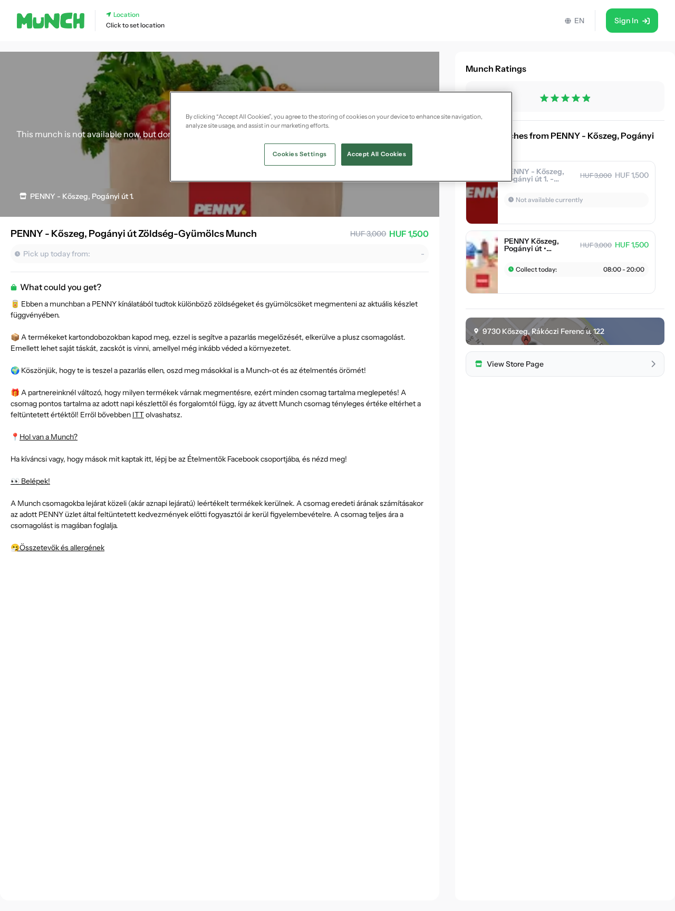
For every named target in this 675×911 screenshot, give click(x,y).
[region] (341, 136)
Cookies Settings (300, 154)
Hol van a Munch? (49, 437)
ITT (138, 414)
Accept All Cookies (376, 154)
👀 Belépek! (30, 481)
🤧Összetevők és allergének (57, 547)
